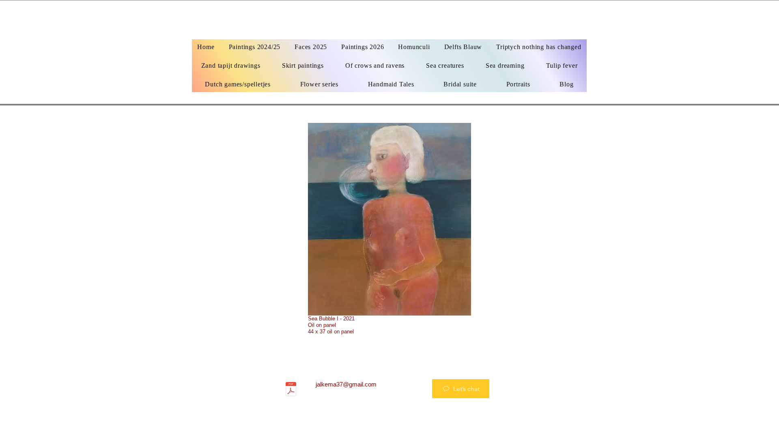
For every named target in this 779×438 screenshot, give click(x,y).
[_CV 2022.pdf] (291, 390)
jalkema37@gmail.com (346, 384)
